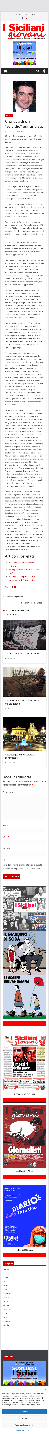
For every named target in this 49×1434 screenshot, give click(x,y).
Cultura (5, 1305)
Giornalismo (7, 1297)
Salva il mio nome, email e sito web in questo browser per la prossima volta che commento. (23, 870)
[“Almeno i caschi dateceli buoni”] (24, 625)
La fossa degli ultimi (14, 600)
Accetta (24, 1411)
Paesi (5, 1320)
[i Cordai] (21, 6)
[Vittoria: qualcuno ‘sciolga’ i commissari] (24, 722)
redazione (20, 135)
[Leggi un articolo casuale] (43, 74)
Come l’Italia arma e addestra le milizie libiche (22, 705)
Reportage (7, 1324)
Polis (4, 1285)
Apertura (6, 1308)
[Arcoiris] (15, 2)
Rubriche (6, 1328)
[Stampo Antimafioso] (31, 9)
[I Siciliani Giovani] (5, 74)
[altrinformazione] (36, 13)
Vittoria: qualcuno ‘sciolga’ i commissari (20, 759)
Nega (24, 1418)
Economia (6, 1312)
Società (5, 1289)
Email (6, 840)
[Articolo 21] (23, 2)
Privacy (29, 1431)
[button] (45, 1389)
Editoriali (6, 1277)
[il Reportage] (31, 6)
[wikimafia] (1, 13)
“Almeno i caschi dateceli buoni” (22, 657)
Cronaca (6, 1273)
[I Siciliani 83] (19, 13)
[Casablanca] (30, 2)
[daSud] (36, 2)
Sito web (6, 852)
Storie (5, 1293)
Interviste (6, 1316)
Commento (8, 795)
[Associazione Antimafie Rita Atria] (17, 9)
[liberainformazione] (43, 6)
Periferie (6, 1301)
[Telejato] (38, 9)
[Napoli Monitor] (3, 9)
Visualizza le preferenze (24, 1425)
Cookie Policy (20, 1431)
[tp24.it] (43, 9)
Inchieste (9, 119)
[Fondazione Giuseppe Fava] (5, 13)
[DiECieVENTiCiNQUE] (9, 6)
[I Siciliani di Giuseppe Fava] (10, 13)
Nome (6, 828)
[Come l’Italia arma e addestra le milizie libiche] (24, 672)
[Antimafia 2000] (5, 2)
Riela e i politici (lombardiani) (31, 606)
